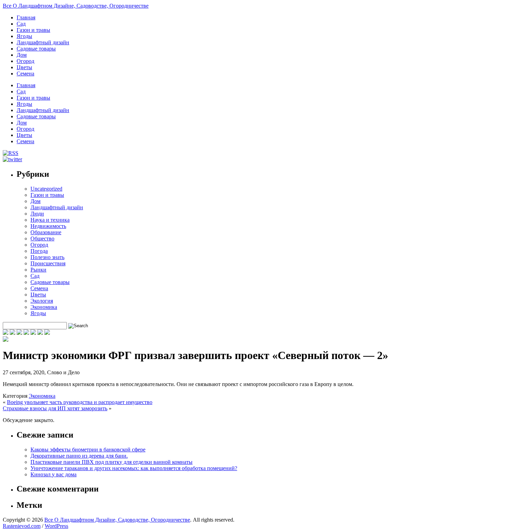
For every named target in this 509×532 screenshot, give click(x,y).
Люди (37, 214)
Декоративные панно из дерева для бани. (79, 456)
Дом (22, 55)
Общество (42, 238)
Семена (25, 73)
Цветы (24, 67)
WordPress (56, 526)
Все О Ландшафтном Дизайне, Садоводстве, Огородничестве (76, 6)
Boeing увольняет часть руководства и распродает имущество (79, 402)
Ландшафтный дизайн (43, 42)
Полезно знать (47, 257)
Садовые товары (36, 49)
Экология (41, 301)
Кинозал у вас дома (53, 474)
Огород (25, 61)
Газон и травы (33, 30)
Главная (26, 17)
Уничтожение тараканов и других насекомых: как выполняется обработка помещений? (133, 468)
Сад (21, 24)
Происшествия (47, 263)
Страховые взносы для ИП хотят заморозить (55, 408)
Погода (39, 251)
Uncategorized (46, 189)
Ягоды (24, 36)
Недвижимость (48, 226)
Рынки (38, 270)
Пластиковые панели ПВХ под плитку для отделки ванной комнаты (111, 462)
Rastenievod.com (22, 526)
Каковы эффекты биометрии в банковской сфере (87, 449)
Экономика (43, 307)
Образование (45, 232)
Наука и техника (50, 220)
